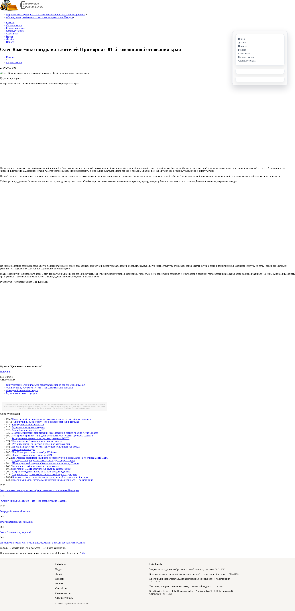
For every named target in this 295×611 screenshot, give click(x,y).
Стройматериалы (64, 598)
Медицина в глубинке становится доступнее (35, 466)
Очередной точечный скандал (22, 390)
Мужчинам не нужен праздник (22, 393)
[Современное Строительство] (21, 10)
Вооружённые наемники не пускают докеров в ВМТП (40, 438)
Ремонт (59, 583)
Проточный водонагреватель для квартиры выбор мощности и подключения (32, 406)
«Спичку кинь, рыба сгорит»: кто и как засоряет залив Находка (39, 17)
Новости (59, 578)
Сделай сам (61, 588)
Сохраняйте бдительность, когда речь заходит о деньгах (41, 471)
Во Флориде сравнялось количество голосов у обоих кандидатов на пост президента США (60, 457)
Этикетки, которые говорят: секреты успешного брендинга (83, 406)
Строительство (14, 62)
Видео (58, 569)
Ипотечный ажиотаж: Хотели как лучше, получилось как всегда (46, 446)
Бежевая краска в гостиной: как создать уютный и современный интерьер (78, 404)
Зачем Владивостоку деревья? (27, 430)
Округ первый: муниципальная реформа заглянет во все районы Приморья (45, 14)
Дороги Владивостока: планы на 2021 (32, 455)
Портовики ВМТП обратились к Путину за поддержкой (41, 469)
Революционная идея (23, 449)
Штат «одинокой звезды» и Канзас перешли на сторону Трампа (45, 463)
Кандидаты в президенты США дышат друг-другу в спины (43, 460)
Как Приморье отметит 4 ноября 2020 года (34, 452)
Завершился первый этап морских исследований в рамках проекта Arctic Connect (55, 433)
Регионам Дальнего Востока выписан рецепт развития (41, 444)
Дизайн (59, 574)
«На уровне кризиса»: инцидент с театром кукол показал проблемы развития (52, 435)
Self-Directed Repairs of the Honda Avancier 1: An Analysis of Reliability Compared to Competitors (54, 408)
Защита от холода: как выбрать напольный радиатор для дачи (27, 404)
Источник (5, 371)
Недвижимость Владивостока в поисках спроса (37, 441)
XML (84, 553)
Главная (10, 57)
